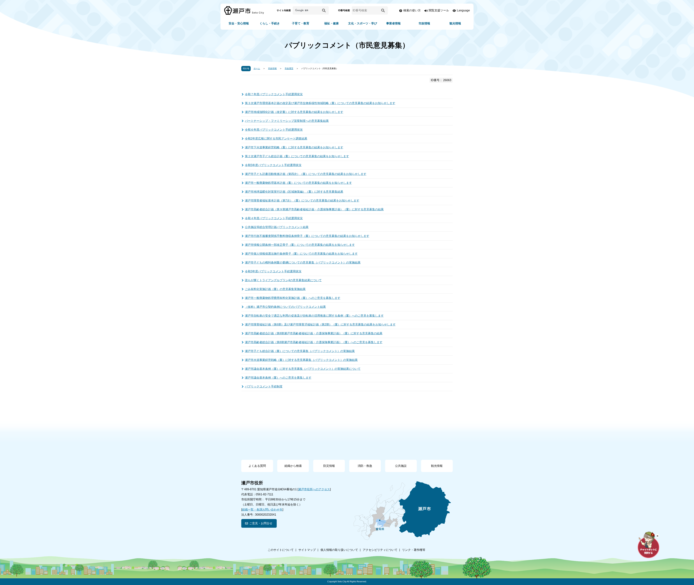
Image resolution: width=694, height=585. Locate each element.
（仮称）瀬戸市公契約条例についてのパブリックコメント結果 (285, 306)
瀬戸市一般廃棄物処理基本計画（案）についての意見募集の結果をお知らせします (298, 182)
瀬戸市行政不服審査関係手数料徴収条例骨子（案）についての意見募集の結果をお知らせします (307, 235)
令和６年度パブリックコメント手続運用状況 (274, 129)
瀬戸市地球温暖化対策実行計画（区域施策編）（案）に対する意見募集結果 (294, 191)
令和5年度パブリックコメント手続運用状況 (273, 165)
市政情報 (424, 23)
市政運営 (289, 68)
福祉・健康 (331, 23)
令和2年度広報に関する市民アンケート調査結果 (276, 138)
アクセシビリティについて (380, 549)
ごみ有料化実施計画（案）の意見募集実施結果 (275, 289)
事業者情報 (393, 23)
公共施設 (401, 465)
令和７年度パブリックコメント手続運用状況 (274, 94)
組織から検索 (293, 465)
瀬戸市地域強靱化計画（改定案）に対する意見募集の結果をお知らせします (294, 111)
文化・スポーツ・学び (362, 23)
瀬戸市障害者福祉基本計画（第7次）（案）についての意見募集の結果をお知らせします (302, 200)
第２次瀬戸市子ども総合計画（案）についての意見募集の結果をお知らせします (297, 156)
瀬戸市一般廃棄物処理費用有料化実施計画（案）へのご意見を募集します (292, 297)
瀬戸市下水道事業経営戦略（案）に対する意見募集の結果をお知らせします (294, 147)
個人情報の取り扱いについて (339, 549)
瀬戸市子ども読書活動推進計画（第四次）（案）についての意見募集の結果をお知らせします (305, 173)
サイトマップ (307, 549)
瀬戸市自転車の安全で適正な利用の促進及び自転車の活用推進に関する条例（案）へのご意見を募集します (314, 315)
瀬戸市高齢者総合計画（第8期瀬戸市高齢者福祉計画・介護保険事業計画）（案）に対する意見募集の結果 (313, 333)
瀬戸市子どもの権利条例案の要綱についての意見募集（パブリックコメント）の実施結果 (303, 262)
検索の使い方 (412, 10)
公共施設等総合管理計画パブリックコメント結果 (277, 227)
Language (463, 10)
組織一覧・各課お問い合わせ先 (262, 509)
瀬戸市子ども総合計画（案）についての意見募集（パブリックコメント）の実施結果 (300, 351)
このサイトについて (281, 549)
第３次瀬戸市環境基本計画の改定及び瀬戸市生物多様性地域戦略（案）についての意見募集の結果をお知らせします (320, 103)
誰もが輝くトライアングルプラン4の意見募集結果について (283, 280)
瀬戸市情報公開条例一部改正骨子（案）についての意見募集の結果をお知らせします (300, 244)
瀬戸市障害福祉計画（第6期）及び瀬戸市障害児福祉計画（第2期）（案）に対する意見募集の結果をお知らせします (320, 324)
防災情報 (329, 465)
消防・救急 (365, 465)
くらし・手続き (270, 23)
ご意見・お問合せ (260, 523)
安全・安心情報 (239, 23)
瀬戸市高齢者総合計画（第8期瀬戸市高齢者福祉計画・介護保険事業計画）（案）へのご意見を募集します (313, 342)
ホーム (257, 68)
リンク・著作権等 (413, 549)
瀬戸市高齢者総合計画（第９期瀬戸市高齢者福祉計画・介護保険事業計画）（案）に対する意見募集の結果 (314, 209)
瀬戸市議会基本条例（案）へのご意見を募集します (278, 377)
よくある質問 (257, 465)
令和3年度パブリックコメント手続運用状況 (273, 271)
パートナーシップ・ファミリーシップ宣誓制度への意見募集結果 (287, 120)
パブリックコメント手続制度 (263, 386)
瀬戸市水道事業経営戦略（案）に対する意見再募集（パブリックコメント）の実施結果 (301, 359)
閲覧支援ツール (439, 10)
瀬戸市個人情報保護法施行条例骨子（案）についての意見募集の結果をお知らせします (301, 253)
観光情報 (455, 23)
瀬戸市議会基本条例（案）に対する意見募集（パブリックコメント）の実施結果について (303, 368)
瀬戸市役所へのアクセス (314, 489)
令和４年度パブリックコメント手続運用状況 (274, 218)
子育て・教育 (300, 23)
